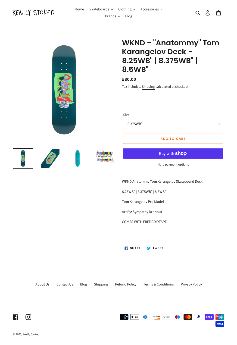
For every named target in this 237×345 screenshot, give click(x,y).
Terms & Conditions (158, 284)
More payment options (173, 164)
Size (126, 114)
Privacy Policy (191, 284)
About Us (42, 284)
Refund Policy (125, 284)
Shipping (148, 86)
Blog (83, 284)
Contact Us (64, 284)
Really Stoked (31, 334)
